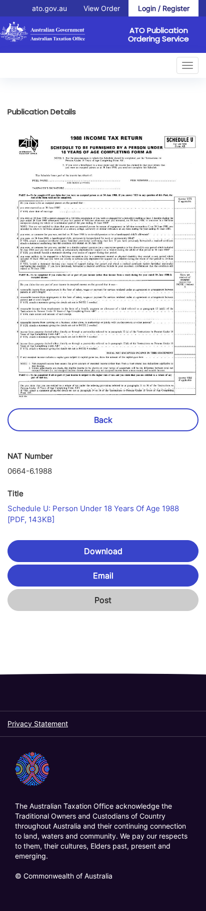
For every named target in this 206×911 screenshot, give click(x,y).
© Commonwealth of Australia (63, 876)
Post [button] (103, 600)
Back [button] (103, 420)
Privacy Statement (38, 723)
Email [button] (103, 576)
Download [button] (103, 551)
